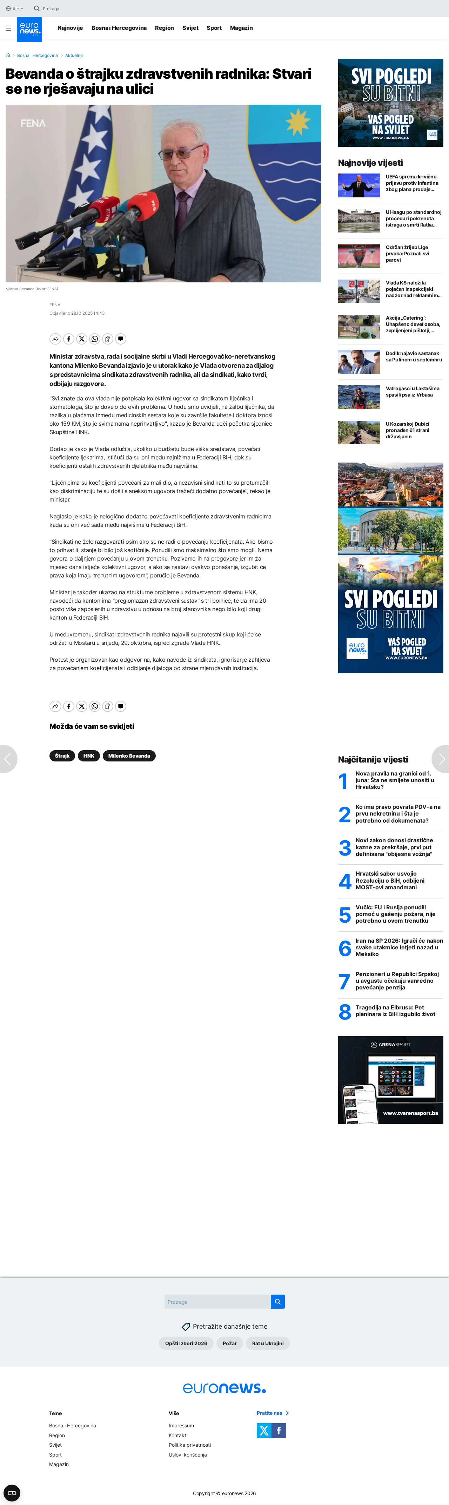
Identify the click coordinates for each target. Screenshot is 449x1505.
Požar (230, 1343)
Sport (214, 27)
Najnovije (70, 27)
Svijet (190, 27)
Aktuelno (74, 55)
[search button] (36, 8)
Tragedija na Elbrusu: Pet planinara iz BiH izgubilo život (395, 1010)
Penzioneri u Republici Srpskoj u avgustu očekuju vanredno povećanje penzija (397, 981)
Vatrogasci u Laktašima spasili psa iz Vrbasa (413, 391)
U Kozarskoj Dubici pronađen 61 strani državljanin (407, 430)
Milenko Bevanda (129, 756)
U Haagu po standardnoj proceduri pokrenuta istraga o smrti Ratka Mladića (414, 218)
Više (174, 1413)
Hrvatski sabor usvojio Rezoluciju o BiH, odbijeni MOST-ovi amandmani (390, 880)
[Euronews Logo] (29, 29)
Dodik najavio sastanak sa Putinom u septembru (414, 356)
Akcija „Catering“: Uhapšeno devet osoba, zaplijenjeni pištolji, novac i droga (413, 324)
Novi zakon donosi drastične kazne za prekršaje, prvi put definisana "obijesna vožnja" (394, 847)
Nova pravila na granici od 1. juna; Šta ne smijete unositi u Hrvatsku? (395, 780)
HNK (88, 756)
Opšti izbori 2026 (186, 1343)
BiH (16, 8)
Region (164, 27)
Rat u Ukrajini (268, 1343)
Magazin (241, 27)
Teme (55, 1413)
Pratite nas (269, 1413)
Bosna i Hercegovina (119, 27)
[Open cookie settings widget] (12, 1493)
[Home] (8, 55)
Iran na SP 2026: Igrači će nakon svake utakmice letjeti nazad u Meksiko (399, 947)
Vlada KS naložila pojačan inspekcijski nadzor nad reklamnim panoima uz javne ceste (413, 289)
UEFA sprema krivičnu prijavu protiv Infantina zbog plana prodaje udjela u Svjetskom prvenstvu (412, 183)
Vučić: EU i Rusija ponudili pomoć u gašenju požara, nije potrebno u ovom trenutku (396, 914)
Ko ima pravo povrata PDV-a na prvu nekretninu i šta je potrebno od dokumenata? (398, 814)
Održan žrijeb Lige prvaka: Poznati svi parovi (407, 253)
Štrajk (62, 756)
